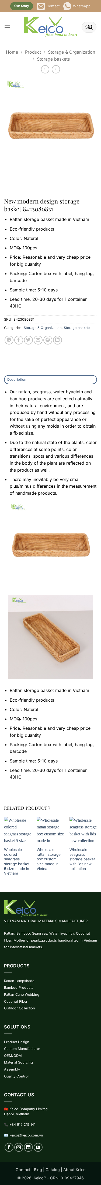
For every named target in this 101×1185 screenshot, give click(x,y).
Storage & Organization (71, 52)
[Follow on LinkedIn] (28, 1147)
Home (12, 52)
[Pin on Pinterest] (47, 340)
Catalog (53, 1169)
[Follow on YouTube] (38, 1147)
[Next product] (45, 69)
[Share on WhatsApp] (9, 340)
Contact (23, 1169)
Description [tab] (17, 379)
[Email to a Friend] (38, 340)
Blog (38, 1169)
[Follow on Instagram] (18, 1147)
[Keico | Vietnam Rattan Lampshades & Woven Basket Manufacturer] (51, 27)
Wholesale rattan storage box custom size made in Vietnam (49, 859)
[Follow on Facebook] (9, 1147)
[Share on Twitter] (28, 340)
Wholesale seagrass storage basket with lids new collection (82, 859)
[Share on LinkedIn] (57, 340)
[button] (7, 27)
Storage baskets (53, 59)
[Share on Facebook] (18, 340)
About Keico (74, 1169)
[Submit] (90, 27)
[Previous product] (56, 69)
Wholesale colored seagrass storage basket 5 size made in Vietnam (16, 861)
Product (33, 52)
